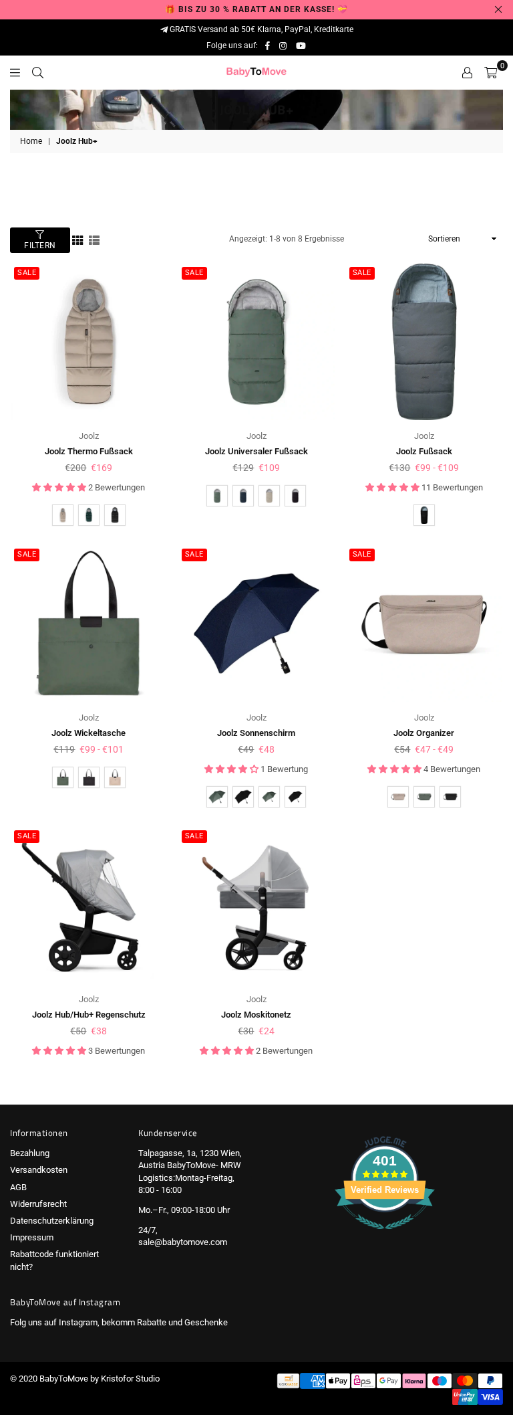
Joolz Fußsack (424, 451)
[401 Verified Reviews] (384, 1237)
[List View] (94, 239)
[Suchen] (37, 72)
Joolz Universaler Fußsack (256, 451)
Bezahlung (29, 1153)
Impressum (31, 1237)
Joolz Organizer (423, 733)
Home (31, 141)
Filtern (40, 245)
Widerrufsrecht (38, 1204)
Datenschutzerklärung (52, 1221)
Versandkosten (38, 1170)
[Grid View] (77, 239)
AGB (18, 1187)
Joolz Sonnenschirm (256, 733)
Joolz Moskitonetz (256, 1015)
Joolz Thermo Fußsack (89, 451)
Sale (26, 272)
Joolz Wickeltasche (88, 733)
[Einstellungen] (467, 72)
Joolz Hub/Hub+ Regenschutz (89, 1015)
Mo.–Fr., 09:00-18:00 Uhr (184, 1210)
